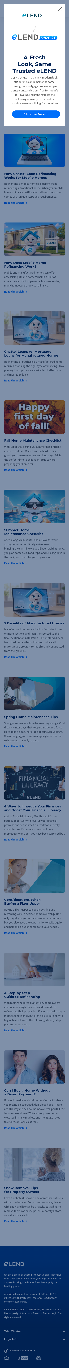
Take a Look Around (34, 114)
